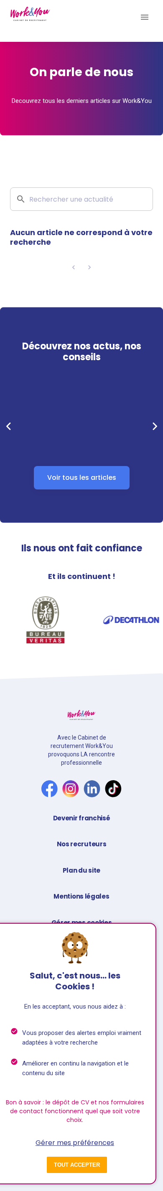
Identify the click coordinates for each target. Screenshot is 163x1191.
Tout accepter (77, 1165)
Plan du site (81, 870)
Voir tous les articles (81, 477)
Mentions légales (81, 896)
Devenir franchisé (81, 818)
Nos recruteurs (82, 844)
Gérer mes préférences (75, 1142)
